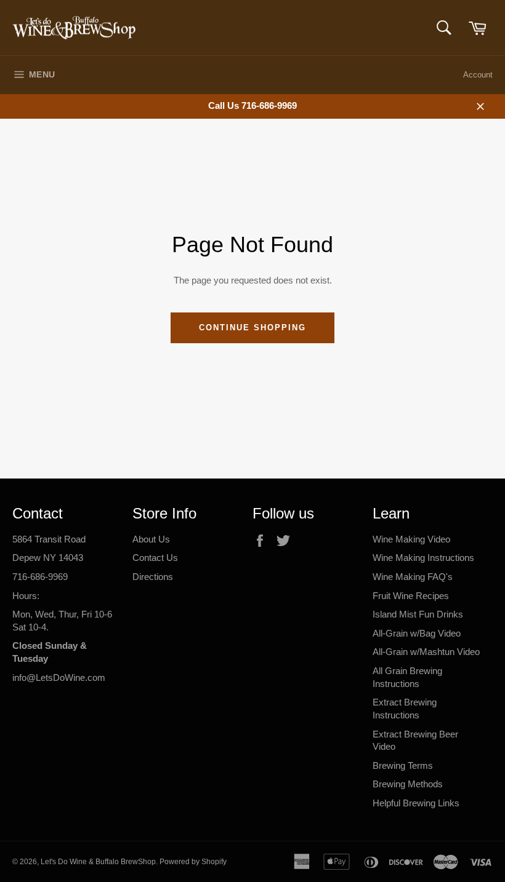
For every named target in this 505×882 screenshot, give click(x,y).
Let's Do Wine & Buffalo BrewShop (98, 861)
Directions (152, 576)
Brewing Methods (408, 784)
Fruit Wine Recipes (411, 595)
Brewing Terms (403, 765)
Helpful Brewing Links (416, 803)
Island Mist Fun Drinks (418, 614)
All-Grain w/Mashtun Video (426, 651)
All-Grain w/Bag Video (417, 633)
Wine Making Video (411, 539)
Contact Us (155, 557)
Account (478, 74)
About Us (151, 539)
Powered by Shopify (193, 861)
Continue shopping (252, 327)
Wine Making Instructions (423, 557)
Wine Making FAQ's (413, 576)
